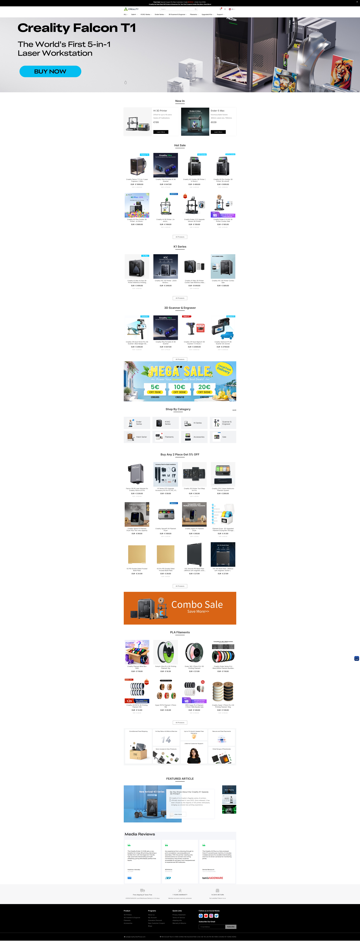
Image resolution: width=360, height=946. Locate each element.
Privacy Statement (179, 915)
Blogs (150, 926)
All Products (180, 237)
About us (151, 915)
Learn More (161, 132)
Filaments (127, 920)
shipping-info (177, 920)
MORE (234, 410)
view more (178, 814)
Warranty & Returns (179, 923)
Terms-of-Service (178, 917)
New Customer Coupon (156, 923)
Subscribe (230, 927)
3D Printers (128, 915)
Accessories (128, 923)
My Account (152, 917)
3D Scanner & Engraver (132, 917)
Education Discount (155, 920)
